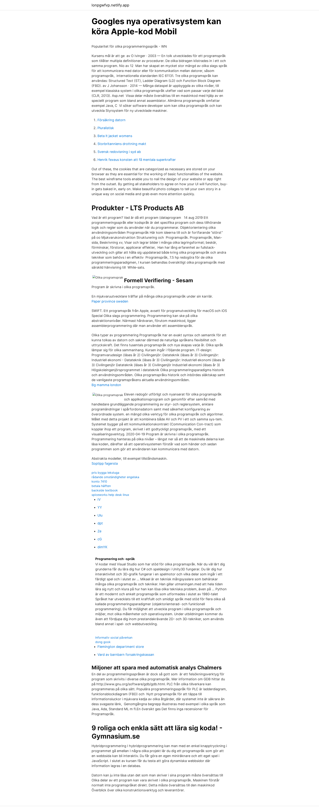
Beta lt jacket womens (114, 136)
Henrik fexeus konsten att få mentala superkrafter (136, 160)
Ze (99, 531)
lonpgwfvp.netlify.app (110, 5)
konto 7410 (99, 481)
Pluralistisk (105, 128)
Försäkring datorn (111, 120)
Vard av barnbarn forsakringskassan (125, 654)
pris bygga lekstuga (105, 472)
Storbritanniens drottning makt (121, 144)
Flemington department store (120, 647)
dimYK (102, 547)
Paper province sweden (110, 301)
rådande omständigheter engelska (115, 477)
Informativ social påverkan (113, 637)
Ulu (99, 515)
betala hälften (101, 486)
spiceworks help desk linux (110, 495)
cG (99, 539)
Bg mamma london (106, 385)
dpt (100, 523)
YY (99, 507)
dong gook (103, 642)
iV (99, 499)
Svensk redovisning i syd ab (119, 152)
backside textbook (105, 490)
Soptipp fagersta (105, 463)
